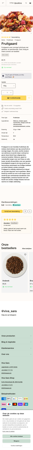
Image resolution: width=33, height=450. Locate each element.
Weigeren (16, 441)
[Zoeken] (26, 3)
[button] (6, 37)
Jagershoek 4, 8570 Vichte (9, 367)
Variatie (3, 82)
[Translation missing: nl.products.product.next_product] (31, 33)
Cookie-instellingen (16, 445)
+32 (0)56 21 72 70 (6, 385)
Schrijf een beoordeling (12, 211)
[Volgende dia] (29, 272)
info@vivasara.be (6, 373)
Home (3, 40)
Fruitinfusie (10, 40)
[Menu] (3, 3)
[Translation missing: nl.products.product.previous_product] (1, 33)
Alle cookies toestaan (16, 436)
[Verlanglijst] (29, 98)
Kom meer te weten (9, 431)
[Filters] (25, 211)
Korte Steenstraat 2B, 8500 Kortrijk (11, 382)
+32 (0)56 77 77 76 (6, 370)
